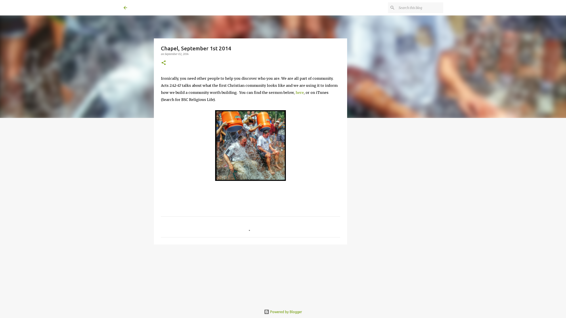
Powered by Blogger (285, 312)
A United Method (159, 7)
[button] (163, 63)
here (300, 92)
